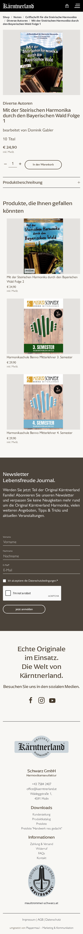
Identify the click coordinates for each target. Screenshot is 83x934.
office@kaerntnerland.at (42, 789)
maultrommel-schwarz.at (41, 903)
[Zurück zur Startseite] (18, 6)
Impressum (29, 919)
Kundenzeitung (41, 814)
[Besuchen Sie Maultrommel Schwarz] (41, 880)
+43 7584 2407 (41, 784)
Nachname (8, 551)
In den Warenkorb (43, 164)
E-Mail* (6, 565)
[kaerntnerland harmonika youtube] (52, 699)
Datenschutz (53, 919)
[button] (77, 6)
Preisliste (41, 824)
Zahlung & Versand (41, 844)
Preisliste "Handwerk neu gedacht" (41, 828)
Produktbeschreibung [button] (22, 182)
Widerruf (41, 848)
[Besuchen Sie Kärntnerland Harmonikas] (41, 746)
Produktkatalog (41, 819)
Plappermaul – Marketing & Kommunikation (49, 928)
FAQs (41, 853)
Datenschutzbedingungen (42, 580)
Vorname (7, 537)
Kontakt (41, 858)
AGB (40, 919)
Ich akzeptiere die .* (33, 580)
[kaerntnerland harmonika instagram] (41, 699)
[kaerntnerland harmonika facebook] (30, 699)
